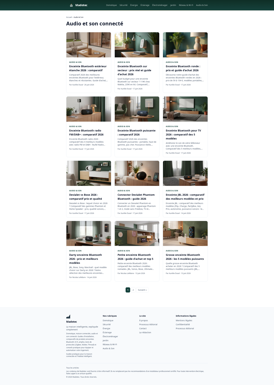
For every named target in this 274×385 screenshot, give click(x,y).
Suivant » (142, 290)
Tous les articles (72, 368)
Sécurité (123, 5)
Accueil (69, 17)
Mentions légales (184, 320)
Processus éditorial (148, 324)
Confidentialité (183, 324)
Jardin (173, 5)
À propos (143, 320)
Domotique (111, 5)
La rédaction (145, 332)
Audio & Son (202, 5)
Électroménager (160, 5)
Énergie (134, 5)
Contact (143, 328)
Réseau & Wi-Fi (186, 5)
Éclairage (145, 5)
